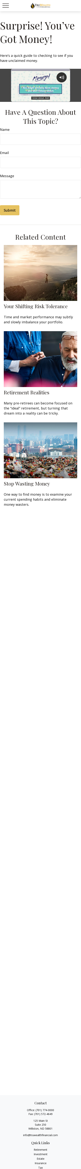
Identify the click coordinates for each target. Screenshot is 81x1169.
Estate (40, 1158)
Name (5, 129)
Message (7, 176)
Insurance (41, 1163)
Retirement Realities (26, 392)
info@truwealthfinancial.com (40, 1135)
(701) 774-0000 (45, 1110)
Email (4, 152)
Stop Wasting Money (27, 483)
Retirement (40, 1149)
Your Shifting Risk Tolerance (36, 306)
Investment (40, 1154)
